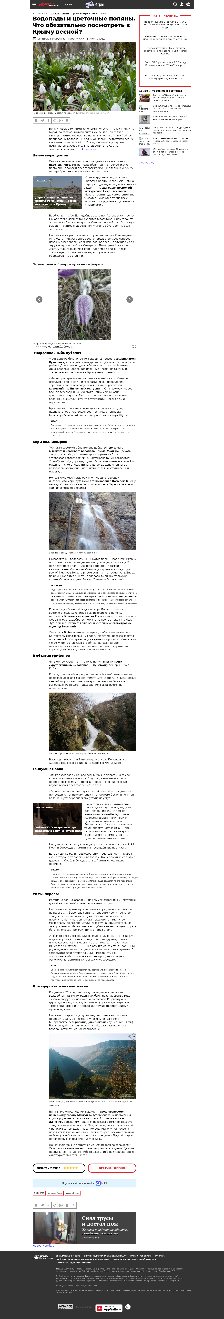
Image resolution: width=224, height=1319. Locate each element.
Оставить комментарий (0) (112, 1168)
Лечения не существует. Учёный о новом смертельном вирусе (170, 118)
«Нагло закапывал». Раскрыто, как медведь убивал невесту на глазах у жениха (171, 141)
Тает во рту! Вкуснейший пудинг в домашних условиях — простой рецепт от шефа (170, 98)
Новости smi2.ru (43, 1245)
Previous (39, 299)
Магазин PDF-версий (140, 1256)
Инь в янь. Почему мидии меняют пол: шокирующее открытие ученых (165, 38)
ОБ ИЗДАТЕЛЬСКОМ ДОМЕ (68, 1256)
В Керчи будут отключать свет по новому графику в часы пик (165, 77)
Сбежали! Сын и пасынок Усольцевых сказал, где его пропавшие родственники (172, 108)
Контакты (160, 1256)
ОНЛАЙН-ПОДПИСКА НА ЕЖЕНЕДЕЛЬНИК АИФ (105, 1256)
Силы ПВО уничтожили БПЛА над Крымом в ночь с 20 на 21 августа (165, 64)
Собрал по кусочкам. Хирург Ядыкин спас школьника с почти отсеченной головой (172, 130)
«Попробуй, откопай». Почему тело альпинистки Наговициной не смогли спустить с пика (171, 152)
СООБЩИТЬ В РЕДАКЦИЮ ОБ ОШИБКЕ (74, 1263)
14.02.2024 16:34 (40, 13)
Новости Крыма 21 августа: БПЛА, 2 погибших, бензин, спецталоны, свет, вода (165, 24)
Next (130, 299)
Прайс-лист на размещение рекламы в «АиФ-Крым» (82, 1259)
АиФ (106, 113)
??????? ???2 (146, 162)
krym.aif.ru (89, 149)
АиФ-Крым (40, 346)
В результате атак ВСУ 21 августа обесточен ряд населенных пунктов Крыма (165, 51)
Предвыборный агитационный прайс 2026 (134, 1259)
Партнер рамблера (84, 1307)
